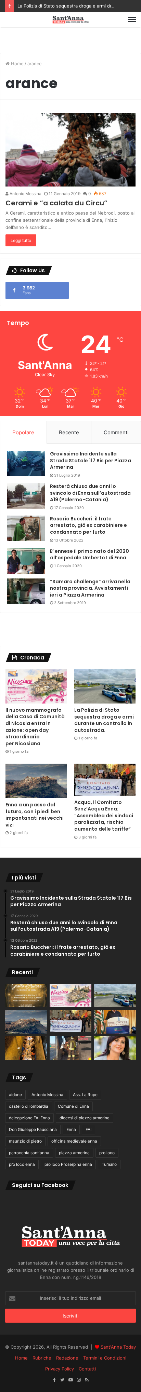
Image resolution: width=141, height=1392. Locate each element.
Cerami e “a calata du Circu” (56, 203)
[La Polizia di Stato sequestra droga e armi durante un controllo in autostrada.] (105, 686)
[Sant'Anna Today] (70, 20)
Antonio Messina (25, 193)
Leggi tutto (21, 240)
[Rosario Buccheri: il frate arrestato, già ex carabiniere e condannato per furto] (26, 528)
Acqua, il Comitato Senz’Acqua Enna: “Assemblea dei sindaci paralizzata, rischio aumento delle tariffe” (103, 815)
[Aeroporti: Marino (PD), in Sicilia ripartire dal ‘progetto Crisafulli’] (115, 1048)
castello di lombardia (28, 1106)
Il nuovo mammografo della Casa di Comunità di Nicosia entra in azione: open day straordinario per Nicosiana (35, 727)
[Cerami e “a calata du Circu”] (70, 149)
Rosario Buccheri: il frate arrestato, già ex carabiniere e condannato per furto (88, 525)
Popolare (23, 432)
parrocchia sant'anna (29, 1152)
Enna (71, 1129)
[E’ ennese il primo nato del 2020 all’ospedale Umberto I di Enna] (26, 561)
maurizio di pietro (25, 1141)
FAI (88, 1129)
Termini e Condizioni (104, 1358)
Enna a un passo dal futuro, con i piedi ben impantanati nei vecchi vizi (34, 814)
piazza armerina (74, 1152)
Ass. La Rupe (85, 1094)
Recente (69, 432)
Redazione (67, 1358)
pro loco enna (22, 1164)
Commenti (116, 432)
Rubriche (42, 1358)
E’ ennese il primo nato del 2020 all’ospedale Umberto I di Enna (89, 554)
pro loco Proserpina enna (68, 1164)
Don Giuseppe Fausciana (33, 1129)
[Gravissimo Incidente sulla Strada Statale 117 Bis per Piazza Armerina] (26, 463)
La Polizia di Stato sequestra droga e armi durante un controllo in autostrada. (104, 720)
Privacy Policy (59, 1368)
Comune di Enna (73, 1106)
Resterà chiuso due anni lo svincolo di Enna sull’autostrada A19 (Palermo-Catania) (90, 493)
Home (17, 63)
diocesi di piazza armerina (85, 1117)
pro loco (107, 1152)
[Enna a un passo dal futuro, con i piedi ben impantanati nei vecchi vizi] (36, 781)
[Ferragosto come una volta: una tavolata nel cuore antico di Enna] (26, 1048)
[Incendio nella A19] (70, 1048)
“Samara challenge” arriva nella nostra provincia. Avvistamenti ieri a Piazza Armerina (90, 588)
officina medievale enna (74, 1141)
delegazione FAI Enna (29, 1117)
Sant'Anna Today (118, 1347)
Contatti (87, 1368)
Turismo (109, 1164)
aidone (15, 1094)
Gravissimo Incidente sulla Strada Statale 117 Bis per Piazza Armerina (90, 460)
